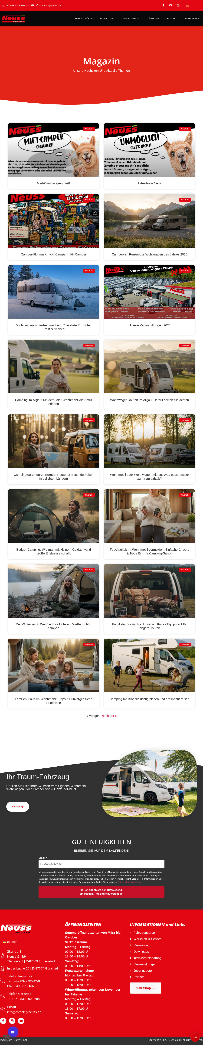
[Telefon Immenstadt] (2, 980)
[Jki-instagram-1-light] (12, 1021)
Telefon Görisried (19, 994)
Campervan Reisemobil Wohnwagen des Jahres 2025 (149, 254)
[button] (7, 1038)
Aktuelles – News (150, 183)
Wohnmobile (192, 18)
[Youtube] (21, 1021)
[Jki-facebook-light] (3, 1021)
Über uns (154, 18)
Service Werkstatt (131, 18)
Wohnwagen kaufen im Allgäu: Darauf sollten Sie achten (149, 400)
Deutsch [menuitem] (11, 942)
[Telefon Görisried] (2, 996)
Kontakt (171, 18)
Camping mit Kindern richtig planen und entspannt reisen (149, 699)
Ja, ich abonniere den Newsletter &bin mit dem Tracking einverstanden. (101, 892)
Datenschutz (20, 1039)
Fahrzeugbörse (83, 18)
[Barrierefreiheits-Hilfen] (195, 1037)
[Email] (2, 1009)
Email (43, 857)
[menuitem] (188, 5)
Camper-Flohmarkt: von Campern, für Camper (53, 254)
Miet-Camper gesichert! (53, 183)
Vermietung (106, 18)
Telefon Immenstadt (21, 976)
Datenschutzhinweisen (129, 882)
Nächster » (109, 716)
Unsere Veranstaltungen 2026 (149, 325)
